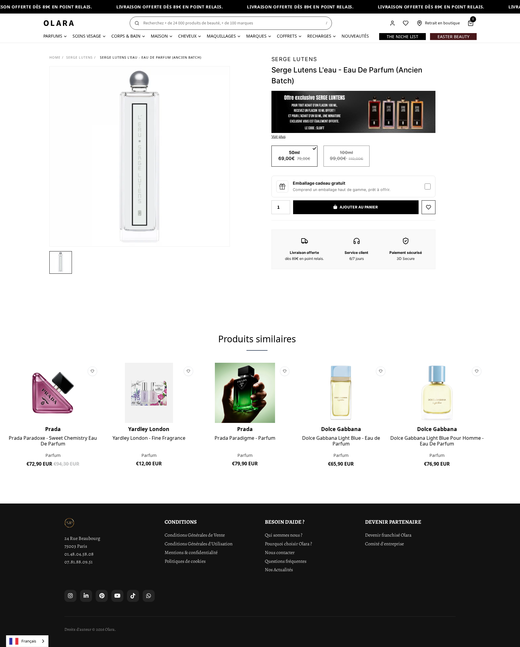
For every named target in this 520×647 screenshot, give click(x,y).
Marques (256, 36)
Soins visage (87, 36)
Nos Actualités (279, 569)
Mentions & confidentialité (191, 552)
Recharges (319, 36)
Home (54, 57)
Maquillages (221, 36)
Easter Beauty (453, 36)
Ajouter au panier (52, 477)
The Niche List (402, 36)
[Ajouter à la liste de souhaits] (428, 207)
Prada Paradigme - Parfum (245, 438)
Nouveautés (355, 36)
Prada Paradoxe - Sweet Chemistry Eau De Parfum (53, 441)
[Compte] (392, 23)
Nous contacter (280, 552)
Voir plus (278, 136)
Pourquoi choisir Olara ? (288, 544)
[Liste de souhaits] (406, 23)
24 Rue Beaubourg (82, 538)
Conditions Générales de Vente (195, 535)
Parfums (52, 36)
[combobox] (27, 641)
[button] (60, 262)
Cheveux (187, 36)
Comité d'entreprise (384, 544)
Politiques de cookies (185, 561)
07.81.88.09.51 (78, 562)
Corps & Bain (126, 36)
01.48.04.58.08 (79, 554)
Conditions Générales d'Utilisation (199, 544)
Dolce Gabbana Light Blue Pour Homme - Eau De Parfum (437, 441)
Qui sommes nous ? (283, 535)
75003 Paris (75, 546)
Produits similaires (257, 339)
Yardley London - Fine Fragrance (149, 438)
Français (28, 641)
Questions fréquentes (285, 561)
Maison (159, 36)
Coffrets (287, 36)
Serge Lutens (79, 57)
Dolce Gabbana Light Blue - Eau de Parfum (341, 441)
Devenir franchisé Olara (388, 535)
